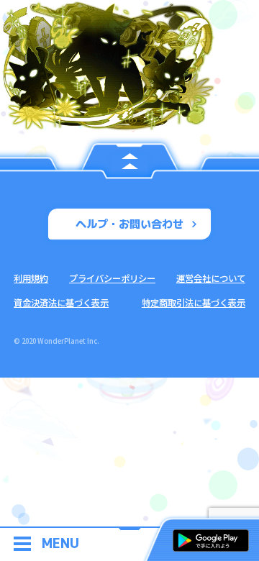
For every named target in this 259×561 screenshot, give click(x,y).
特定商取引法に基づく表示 (193, 302)
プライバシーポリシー (112, 278)
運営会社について (210, 278)
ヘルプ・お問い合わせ (129, 224)
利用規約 (31, 278)
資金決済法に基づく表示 (61, 302)
